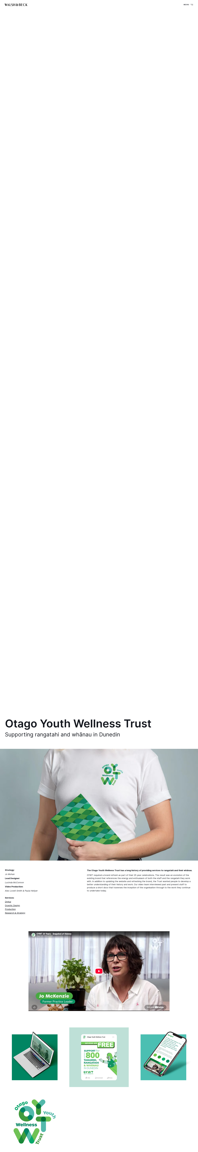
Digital (8, 901)
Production (10, 909)
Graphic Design (12, 905)
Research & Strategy (15, 913)
